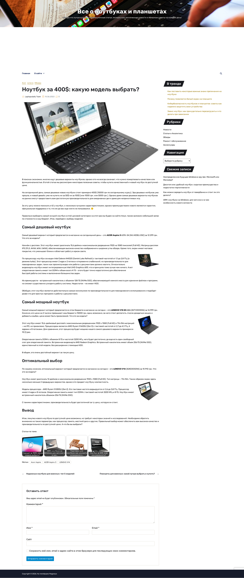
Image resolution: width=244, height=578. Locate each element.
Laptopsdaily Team (33, 97)
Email (95, 528)
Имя (29, 528)
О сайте (38, 73)
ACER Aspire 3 (50, 462)
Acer (24, 83)
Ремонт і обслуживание (174, 141)
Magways (53, 574)
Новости (167, 129)
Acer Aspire (36, 462)
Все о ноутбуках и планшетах (122, 11)
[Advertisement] (122, 48)
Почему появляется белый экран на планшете (189, 99)
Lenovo (30, 83)
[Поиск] (221, 73)
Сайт (29, 539)
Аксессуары (169, 145)
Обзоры (38, 83)
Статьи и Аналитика (173, 133)
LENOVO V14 (64, 462)
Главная (26, 73)
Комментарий (34, 504)
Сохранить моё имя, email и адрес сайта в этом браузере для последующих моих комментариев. (82, 551)
